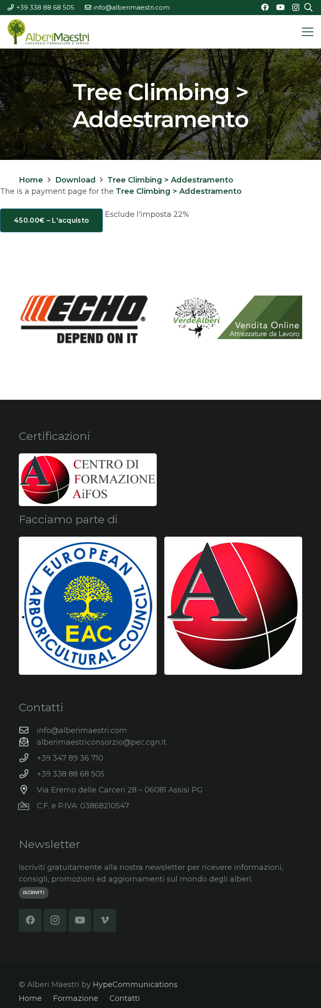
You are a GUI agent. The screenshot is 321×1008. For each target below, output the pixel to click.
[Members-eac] (88, 606)
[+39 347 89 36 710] (28, 758)
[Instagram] (295, 7)
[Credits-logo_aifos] (88, 479)
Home (30, 998)
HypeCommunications (135, 984)
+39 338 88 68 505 (70, 774)
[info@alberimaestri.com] (28, 730)
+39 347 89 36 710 (70, 758)
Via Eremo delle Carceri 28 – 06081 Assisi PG (120, 790)
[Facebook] (265, 7)
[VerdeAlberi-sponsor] (237, 317)
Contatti (125, 998)
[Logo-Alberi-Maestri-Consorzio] (48, 31)
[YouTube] (280, 7)
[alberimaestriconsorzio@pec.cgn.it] (28, 742)
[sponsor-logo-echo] (84, 319)
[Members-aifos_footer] (233, 606)
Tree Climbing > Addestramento (179, 191)
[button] (308, 32)
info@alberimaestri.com (82, 730)
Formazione (75, 998)
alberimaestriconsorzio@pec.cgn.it (101, 742)
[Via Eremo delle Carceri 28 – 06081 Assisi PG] (28, 790)
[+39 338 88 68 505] (28, 774)
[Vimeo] (104, 920)
